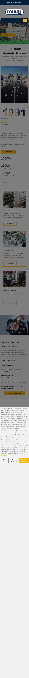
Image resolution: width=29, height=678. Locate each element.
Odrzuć (4, 459)
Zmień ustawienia (13, 460)
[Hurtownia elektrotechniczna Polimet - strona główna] (14, 11)
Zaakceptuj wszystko (23, 460)
